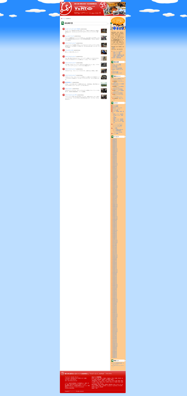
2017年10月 (114, 242)
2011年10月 (114, 331)
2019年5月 (114, 224)
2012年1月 (114, 327)
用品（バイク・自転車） (119, 120)
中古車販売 (79, 383)
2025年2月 (114, 161)
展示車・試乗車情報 (116, 57)
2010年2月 (114, 356)
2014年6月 (114, 292)
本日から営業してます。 (117, 73)
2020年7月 (114, 210)
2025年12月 (114, 149)
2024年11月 (114, 165)
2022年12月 (114, 186)
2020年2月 (114, 214)
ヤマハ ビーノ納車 (116, 64)
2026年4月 (114, 144)
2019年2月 (114, 227)
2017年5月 (114, 248)
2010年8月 (114, 348)
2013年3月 (114, 310)
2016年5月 (114, 263)
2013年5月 (114, 308)
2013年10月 (114, 301)
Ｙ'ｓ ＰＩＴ (72, 391)
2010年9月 (114, 347)
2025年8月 (114, 153)
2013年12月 (114, 299)
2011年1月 (114, 342)
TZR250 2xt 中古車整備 (117, 89)
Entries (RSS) (109, 373)
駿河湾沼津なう (68, 82)
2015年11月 (114, 271)
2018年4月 (114, 235)
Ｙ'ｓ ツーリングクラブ (117, 124)
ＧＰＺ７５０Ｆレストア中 (71, 95)
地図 (113, 48)
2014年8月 (114, 289)
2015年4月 (114, 279)
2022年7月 (114, 188)
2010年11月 (114, 345)
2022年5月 (114, 190)
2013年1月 (114, 313)
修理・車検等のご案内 (118, 56)
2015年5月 (114, 278)
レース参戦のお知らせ (118, 129)
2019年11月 (114, 218)
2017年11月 (114, 241)
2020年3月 (114, 213)
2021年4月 (114, 200)
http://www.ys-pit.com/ (72, 380)
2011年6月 (114, 336)
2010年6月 (114, 351)
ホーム (63, 18)
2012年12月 (114, 314)
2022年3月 (114, 192)
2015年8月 (114, 274)
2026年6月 (114, 141)
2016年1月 (114, 268)
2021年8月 (114, 198)
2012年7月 (114, 320)
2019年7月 (114, 221)
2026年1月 (114, 147)
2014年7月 (114, 290)
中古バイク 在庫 (116, 54)
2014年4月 (114, 294)
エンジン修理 (115, 133)
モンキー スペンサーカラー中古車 (72, 29)
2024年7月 (114, 167)
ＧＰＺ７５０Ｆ (68, 88)
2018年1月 (114, 239)
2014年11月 (114, 285)
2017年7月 (114, 246)
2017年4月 (114, 250)
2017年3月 (114, 251)
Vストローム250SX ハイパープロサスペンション (118, 79)
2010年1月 (114, 357)
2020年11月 (114, 205)
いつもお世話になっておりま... (119, 87)
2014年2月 (114, 297)
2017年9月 (114, 244)
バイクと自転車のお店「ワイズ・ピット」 (118, 364)
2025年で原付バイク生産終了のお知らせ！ (118, 84)
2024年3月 (114, 172)
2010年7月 (114, 350)
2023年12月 (114, 176)
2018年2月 (114, 237)
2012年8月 (114, 319)
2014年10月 (114, 287)
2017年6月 (114, 247)
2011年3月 (114, 340)
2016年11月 (114, 256)
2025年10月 (114, 151)
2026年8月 (114, 139)
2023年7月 (114, 179)
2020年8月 (114, 209)
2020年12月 (114, 204)
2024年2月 (114, 173)
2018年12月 (114, 230)
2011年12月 (114, 329)
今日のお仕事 (115, 71)
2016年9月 (114, 258)
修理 (86, 383)
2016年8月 (114, 259)
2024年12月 (114, 163)
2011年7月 (114, 335)
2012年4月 (114, 324)
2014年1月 (114, 298)
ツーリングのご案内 (118, 125)
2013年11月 (114, 300)
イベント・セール (116, 109)
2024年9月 (114, 166)
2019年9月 (114, 220)
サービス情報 (115, 110)
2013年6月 (114, 306)
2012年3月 (114, 325)
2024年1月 (114, 174)
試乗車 (115, 117)
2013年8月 (114, 304)
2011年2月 (114, 341)
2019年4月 (114, 225)
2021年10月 (114, 197)
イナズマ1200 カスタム (117, 97)
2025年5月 (114, 157)
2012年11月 (114, 315)
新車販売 (74, 383)
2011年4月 (114, 338)
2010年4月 (114, 353)
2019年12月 (114, 216)
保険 (68, 384)
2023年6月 (114, 181)
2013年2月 (114, 311)
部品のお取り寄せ (73, 384)
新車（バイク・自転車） (119, 114)
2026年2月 (114, 146)
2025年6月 (114, 156)
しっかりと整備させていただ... (119, 91)
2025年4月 (114, 158)
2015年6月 (114, 277)
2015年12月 (114, 269)
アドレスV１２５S (69, 50)
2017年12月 (114, 240)
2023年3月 (114, 182)
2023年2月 (114, 183)
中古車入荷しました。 (117, 65)
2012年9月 (114, 318)
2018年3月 (114, 236)
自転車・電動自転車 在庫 (118, 55)
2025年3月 (114, 160)
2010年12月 (114, 343)
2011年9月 (114, 332)
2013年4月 (114, 309)
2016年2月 (114, 267)
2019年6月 (114, 223)
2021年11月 (114, 195)
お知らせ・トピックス (117, 107)
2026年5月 (114, 142)
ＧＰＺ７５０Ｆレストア (70, 43)
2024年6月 (114, 168)
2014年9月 (114, 288)
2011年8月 (114, 334)
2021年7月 (114, 199)
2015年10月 (114, 272)
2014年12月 (114, 284)
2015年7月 (114, 276)
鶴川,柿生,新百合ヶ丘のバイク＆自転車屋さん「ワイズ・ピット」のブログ (84, 8)
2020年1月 (114, 215)
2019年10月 (114, 219)
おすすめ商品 (115, 106)
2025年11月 (114, 150)
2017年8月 (114, 245)
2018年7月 (114, 232)
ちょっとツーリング (69, 36)
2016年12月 (114, 255)
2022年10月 (114, 187)
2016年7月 (114, 261)
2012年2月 (114, 326)
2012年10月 (114, 316)
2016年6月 (114, 262)
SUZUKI (66, 388)
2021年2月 (114, 202)
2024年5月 (114, 169)
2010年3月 (114, 355)
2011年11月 (114, 330)
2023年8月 (114, 178)
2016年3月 (114, 266)
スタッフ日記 (115, 105)
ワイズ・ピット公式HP (117, 51)
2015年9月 (114, 273)
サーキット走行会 (118, 132)
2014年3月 (114, 295)
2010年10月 (114, 346)
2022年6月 (114, 189)
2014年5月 (114, 293)
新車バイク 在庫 (116, 52)
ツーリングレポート (118, 126)
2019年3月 (114, 226)
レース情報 (114, 128)
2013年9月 (114, 303)
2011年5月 (114, 337)
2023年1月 (114, 184)
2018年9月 (114, 231)
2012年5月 (114, 322)
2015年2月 (114, 282)
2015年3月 (114, 281)
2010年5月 (114, 352)
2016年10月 (114, 257)
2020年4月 (114, 211)
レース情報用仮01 (117, 130)
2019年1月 (114, 229)
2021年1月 (114, 203)
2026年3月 (114, 145)
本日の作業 (114, 66)
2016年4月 (114, 264)
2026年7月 (114, 140)
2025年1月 (114, 162)
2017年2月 (114, 252)
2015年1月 (114, 283)
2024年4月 (114, 171)
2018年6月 (114, 234)
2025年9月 (114, 152)
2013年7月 (114, 305)
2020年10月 (114, 206)
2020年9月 (114, 208)
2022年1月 (114, 194)
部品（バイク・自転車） (119, 119)
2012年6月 (114, 321)
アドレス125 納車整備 (117, 68)
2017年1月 (114, 253)
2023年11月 (114, 177)
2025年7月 (114, 155)
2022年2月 (114, 193)
